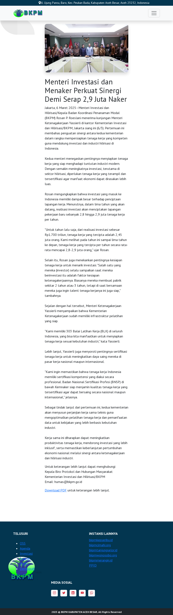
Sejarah (25, 558)
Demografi (27, 569)
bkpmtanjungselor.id (103, 550)
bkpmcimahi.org (100, 545)
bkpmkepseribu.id (101, 540)
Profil (24, 563)
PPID (93, 565)
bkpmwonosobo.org (103, 555)
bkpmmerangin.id (100, 560)
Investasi (26, 553)
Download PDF (56, 490)
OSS (23, 543)
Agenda (25, 548)
